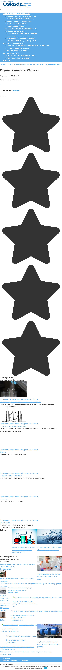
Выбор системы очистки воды (18, 58)
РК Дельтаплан (5, 522)
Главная (3, 64)
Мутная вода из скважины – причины (20, 38)
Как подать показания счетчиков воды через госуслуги (27, 45)
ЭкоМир (3, 452)
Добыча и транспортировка (14, 43)
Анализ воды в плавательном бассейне (21, 33)
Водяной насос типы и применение (13, 426)
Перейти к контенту (7, 1)
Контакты (7, 60)
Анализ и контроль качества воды (16, 14)
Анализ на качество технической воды (21, 28)
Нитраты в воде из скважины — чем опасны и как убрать (20, 402)
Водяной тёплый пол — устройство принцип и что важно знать (5, 600)
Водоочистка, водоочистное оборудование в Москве (41, 64)
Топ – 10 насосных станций (16, 50)
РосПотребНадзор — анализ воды (19, 21)
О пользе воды (5, 569)
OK (46, 668)
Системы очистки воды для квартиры (20, 55)
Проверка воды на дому (15, 26)
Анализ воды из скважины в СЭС (18, 36)
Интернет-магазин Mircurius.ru (11, 476)
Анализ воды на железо (15, 31)
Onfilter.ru (3, 499)
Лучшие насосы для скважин (17, 48)
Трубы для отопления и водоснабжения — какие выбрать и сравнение (25, 652)
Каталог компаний (14, 64)
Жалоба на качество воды (16, 23)
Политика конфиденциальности (15, 660)
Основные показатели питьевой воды (21, 16)
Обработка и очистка (11, 53)
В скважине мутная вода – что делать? (21, 41)
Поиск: (2, 10)
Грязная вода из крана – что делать (20, 19)
